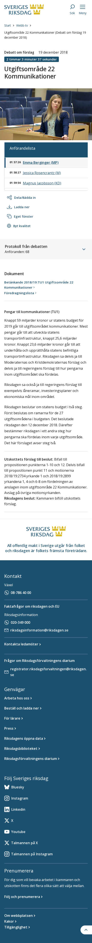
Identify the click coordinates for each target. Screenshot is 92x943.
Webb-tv (22, 25)
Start (7, 25)
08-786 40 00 (21, 592)
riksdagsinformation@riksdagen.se (39, 630)
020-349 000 (20, 622)
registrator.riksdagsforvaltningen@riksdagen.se (48, 672)
